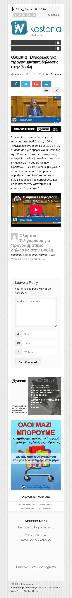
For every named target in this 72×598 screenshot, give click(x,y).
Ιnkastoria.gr (27, 584)
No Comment (53, 74)
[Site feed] (34, 15)
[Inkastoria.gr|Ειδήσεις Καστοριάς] (36, 27)
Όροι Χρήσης (44, 508)
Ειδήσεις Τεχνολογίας (36, 527)
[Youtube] (29, 15)
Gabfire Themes (32, 591)
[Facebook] (15, 15)
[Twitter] (20, 15)
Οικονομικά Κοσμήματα (36, 496)
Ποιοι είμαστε (27, 504)
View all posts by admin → (28, 259)
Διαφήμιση (27, 508)
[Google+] (25, 15)
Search (54, 14)
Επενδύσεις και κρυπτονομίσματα (36, 537)
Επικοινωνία (45, 504)
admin (17, 74)
